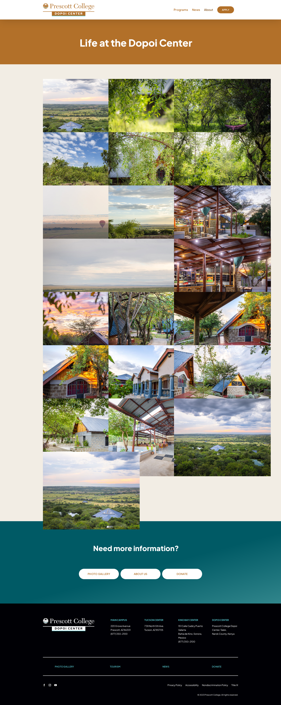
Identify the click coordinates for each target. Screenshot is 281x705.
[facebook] (44, 685)
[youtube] (55, 685)
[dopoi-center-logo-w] (68, 619)
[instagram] (50, 685)
